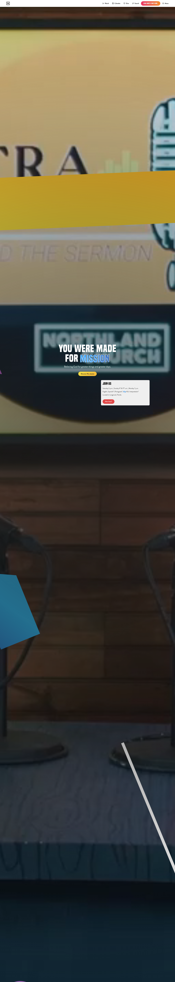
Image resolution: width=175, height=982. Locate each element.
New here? (108, 401)
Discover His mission (87, 374)
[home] (8, 3)
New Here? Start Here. (151, 3)
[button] (165, 3)
